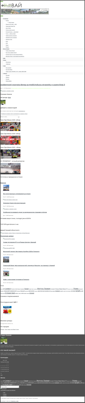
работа (16, 293)
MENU (2, 1)
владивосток (47, 291)
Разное (7, 46)
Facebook (4, 394)
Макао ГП (65, 288)
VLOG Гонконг (11, 22)
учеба (22, 293)
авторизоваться (22, 111)
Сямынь (9, 329)
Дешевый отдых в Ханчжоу (11, 37)
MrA (9, 97)
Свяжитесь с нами (14, 401)
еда (66, 291)
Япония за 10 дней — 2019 (11, 24)
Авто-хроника (8, 67)
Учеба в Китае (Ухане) (10, 50)
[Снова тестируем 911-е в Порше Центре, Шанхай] (9, 238)
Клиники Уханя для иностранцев (14, 203)
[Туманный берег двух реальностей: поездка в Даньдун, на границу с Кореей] (6, 262)
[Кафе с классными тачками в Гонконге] (6, 276)
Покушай (7, 75)
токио (20, 293)
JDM (4, 288)
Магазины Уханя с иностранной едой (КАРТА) (15, 56)
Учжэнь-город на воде (10, 30)
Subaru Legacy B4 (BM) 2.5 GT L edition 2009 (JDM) (16, 71)
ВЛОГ (4, 58)
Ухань (76, 288)
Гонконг (7, 20)
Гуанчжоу (2, 329)
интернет (69, 291)
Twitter (4, 392)
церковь (27, 293)
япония (31, 293)
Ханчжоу (18, 291)
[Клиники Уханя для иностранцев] (10, 199)
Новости (7, 77)
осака (2, 293)
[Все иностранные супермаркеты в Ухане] (6, 190)
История (7, 79)
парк (4, 293)
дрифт (61, 291)
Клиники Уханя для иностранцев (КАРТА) (14, 54)
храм (25, 293)
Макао (7, 45)
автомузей (26, 291)
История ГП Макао (54, 288)
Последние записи (7, 236)
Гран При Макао (9, 69)
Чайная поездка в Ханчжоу (11, 35)
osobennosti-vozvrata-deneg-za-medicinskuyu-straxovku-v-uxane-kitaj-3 (33, 84)
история (73, 291)
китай (78, 291)
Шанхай (22, 291)
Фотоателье (8, 62)
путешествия (10, 293)
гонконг (57, 291)
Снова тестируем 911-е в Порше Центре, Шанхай (19, 242)
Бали (7, 41)
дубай (64, 291)
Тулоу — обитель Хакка (10, 33)
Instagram (4, 395)
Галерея (22, 288)
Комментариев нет (31, 88)
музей (81, 291)
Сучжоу (17, 329)
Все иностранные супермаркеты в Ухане (17, 194)
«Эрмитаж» (8, 64)
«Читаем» (5, 73)
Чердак (4, 60)
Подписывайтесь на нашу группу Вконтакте (8, 390)
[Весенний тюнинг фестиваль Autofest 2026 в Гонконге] (9, 248)
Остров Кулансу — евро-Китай (12, 31)
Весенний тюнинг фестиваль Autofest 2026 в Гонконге (21, 251)
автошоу (36, 291)
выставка (53, 291)
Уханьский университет (10, 291)
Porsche (13, 288)
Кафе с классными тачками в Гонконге (16, 279)
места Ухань (8, 28)
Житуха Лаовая (6, 48)
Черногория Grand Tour (10, 26)
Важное (3, 183)
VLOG (16, 288)
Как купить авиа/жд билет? (11, 52)
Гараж (4, 65)
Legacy (8, 289)
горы (12, 329)
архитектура (41, 291)
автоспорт (31, 291)
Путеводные (5, 18)
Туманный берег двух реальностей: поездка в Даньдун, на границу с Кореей (29, 265)
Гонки (30, 288)
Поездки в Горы (9, 39)
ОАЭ (7, 43)
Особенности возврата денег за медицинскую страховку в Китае (14, 113)
